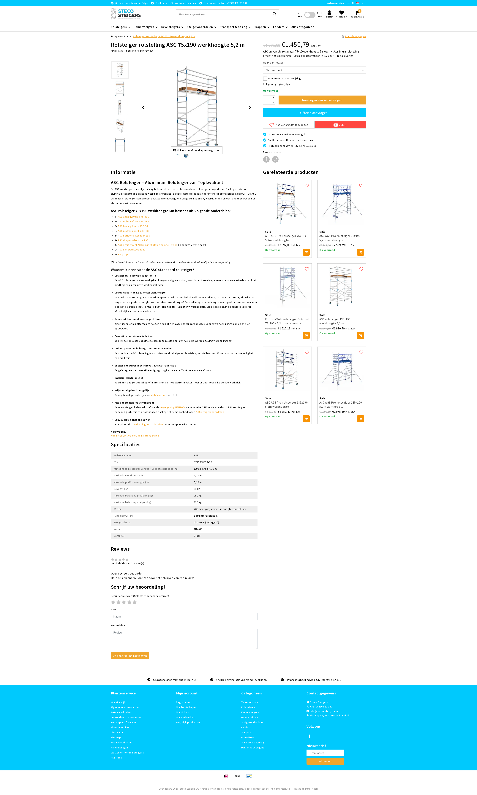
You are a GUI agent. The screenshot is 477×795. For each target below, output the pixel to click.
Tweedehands (249, 702)
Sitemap (116, 737)
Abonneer (325, 761)
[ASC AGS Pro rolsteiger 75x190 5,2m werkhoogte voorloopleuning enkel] (287, 202)
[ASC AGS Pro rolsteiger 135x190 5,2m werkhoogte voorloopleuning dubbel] (341, 369)
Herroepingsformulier (124, 722)
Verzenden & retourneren (126, 717)
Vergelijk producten (188, 722)
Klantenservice (334, 3)
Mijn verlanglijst (185, 717)
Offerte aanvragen (314, 113)
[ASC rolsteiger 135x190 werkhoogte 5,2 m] (341, 286)
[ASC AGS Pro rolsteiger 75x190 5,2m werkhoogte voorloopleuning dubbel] (341, 202)
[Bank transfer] (239, 778)
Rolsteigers (248, 707)
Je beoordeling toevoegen (130, 656)
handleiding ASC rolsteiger (148, 424)
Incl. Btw (300, 15)
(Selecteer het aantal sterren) (140, 596)
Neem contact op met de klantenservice (135, 435)
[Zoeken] (274, 14)
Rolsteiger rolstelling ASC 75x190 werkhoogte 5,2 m (164, 36)
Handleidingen (119, 747)
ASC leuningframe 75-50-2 (133, 226)
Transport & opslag (252, 742)
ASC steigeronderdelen (210, 412)
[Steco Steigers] (126, 14)
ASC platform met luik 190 (133, 231)
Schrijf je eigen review (139, 50)
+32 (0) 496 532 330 (320, 706)
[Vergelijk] (349, 3)
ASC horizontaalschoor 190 (134, 235)
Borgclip (123, 254)
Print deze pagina (355, 36)
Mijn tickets (183, 712)
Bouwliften (247, 737)
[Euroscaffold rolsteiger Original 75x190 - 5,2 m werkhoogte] (287, 286)
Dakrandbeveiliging (252, 747)
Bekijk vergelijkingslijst (277, 84)
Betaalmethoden (121, 712)
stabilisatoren (159, 395)
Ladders (246, 727)
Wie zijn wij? (118, 702)
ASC (120, 51)
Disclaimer (117, 732)
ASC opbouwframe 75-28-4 (133, 221)
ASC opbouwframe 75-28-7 (133, 216)
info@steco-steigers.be (324, 711)
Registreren (183, 702)
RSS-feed (116, 757)
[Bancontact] (250, 778)
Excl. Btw (319, 15)
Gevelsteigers (249, 717)
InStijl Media (311, 788)
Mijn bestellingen (186, 707)
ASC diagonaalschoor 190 (133, 240)
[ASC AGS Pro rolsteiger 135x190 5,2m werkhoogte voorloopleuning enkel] (287, 369)
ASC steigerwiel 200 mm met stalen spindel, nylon (147, 245)
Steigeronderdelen (252, 722)
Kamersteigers (250, 712)
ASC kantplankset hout (131, 249)
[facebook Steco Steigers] (309, 736)
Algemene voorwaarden (125, 707)
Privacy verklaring (121, 742)
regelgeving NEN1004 (172, 407)
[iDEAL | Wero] (227, 778)
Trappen (246, 732)
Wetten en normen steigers (127, 752)
